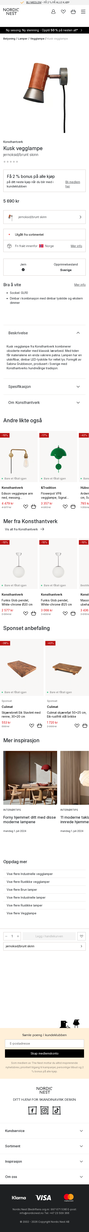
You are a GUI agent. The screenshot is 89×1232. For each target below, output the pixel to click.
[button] (10, 161)
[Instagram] (44, 1110)
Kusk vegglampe (57, 38)
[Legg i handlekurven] (33, 506)
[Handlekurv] (73, 12)
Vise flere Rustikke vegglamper (28, 881)
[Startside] (11, 11)
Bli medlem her (72, 184)
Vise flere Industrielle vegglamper (30, 874)
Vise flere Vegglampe (21, 913)
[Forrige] (7, 89)
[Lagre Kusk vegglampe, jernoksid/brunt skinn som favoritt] (81, 936)
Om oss (11, 1177)
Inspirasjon (13, 1161)
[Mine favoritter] (63, 12)
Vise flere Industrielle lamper (26, 897)
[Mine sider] (53, 12)
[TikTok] (57, 1110)
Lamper (23, 38)
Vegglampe (37, 38)
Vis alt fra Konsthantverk (21, 529)
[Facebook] (32, 1110)
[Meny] (83, 12)
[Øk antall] (18, 936)
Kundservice (15, 1131)
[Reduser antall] (6, 936)
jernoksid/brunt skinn (20, 946)
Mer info (76, 246)
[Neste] (81, 89)
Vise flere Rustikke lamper (24, 905)
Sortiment (12, 1146)
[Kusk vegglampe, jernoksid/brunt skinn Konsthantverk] (44, 88)
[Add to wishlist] (25, 506)
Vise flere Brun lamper (22, 889)
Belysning (9, 38)
